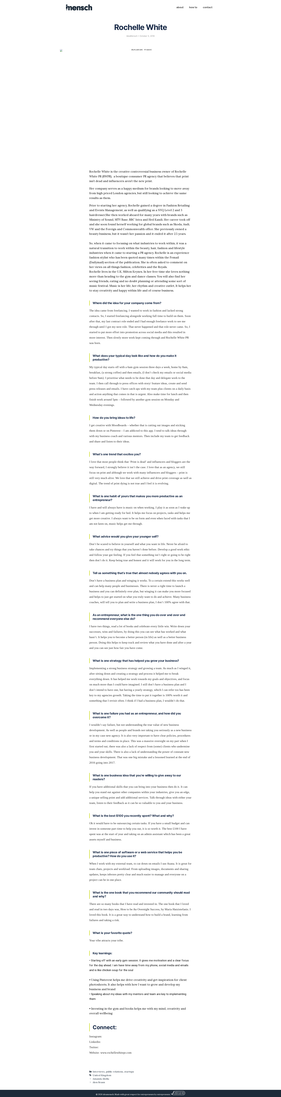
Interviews (99, 1071)
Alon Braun (99, 1082)
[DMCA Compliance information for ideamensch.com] (178, 1094)
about (180, 7)
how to (193, 7)
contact (207, 7)
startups (129, 1071)
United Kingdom (102, 1075)
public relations (114, 1071)
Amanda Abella (101, 1078)
